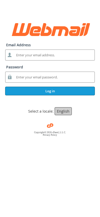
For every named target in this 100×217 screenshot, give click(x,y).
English (63, 111)
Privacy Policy (50, 135)
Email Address (18, 44)
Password (14, 67)
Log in (50, 91)
